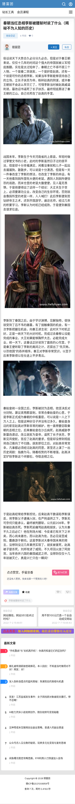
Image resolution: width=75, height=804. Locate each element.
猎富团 (46, 778)
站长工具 (8, 12)
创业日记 (10, 35)
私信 (67, 47)
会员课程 (23, 12)
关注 (55, 47)
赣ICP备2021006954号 (37, 783)
